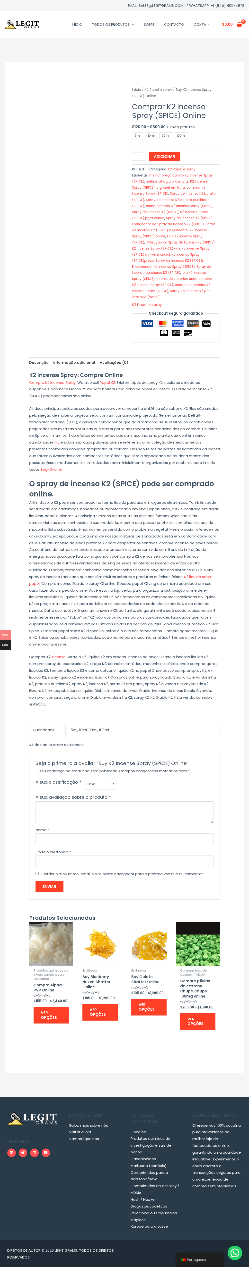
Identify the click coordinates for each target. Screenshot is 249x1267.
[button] (235, 1253)
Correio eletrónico (53, 852)
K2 (57, 442)
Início (136, 89)
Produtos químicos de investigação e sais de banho (151, 1145)
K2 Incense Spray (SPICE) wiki (156, 248)
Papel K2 (107, 382)
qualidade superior (171, 279)
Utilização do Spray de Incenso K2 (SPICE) (180, 242)
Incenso (59, 656)
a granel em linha (170, 187)
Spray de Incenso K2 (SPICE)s (180, 260)
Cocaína (138, 1131)
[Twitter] (23, 1153)
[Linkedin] (34, 1153)
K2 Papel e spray (158, 89)
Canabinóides (143, 1158)
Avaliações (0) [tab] (114, 362)
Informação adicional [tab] (74, 362)
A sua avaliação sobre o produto (73, 797)
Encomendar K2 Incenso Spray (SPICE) (163, 266)
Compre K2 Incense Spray (52, 382)
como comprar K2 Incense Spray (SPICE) (179, 206)
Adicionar (164, 156)
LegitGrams (51, 469)
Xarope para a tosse (149, 1226)
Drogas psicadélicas (149, 1206)
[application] (132, 24)
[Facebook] (46, 1153)
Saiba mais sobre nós (88, 1125)
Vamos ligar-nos (84, 1138)
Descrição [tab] (39, 362)
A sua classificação (58, 782)
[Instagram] (11, 1153)
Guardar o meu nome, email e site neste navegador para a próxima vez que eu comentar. (122, 873)
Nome (42, 829)
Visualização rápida (51, 961)
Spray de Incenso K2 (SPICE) (155, 212)
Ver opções (49, 1015)
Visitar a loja (80, 1131)
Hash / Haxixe (143, 1199)
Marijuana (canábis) (149, 1165)
